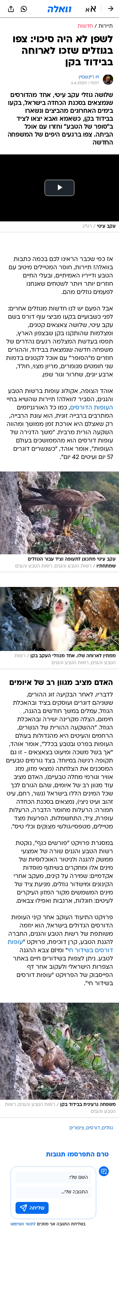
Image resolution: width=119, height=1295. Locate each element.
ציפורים (76, 1128)
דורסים (93, 1128)
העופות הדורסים (91, 408)
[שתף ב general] (11, 9)
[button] (91, 9)
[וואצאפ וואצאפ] (23, 9)
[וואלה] (59, 9)
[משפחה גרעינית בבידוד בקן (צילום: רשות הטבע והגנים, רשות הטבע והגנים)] (59, 1060)
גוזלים (107, 1128)
